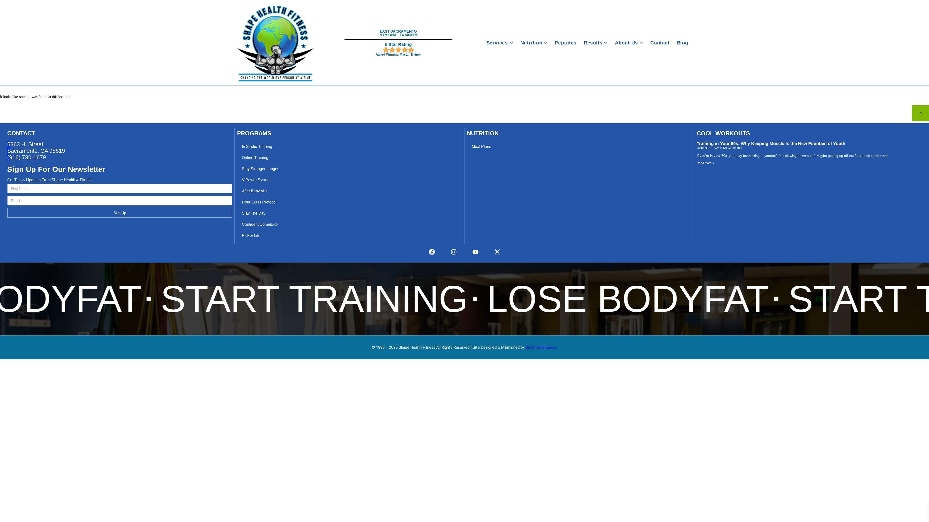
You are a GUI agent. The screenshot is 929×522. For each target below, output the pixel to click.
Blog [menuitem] (682, 42)
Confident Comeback (260, 224)
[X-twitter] (497, 252)
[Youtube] (475, 252)
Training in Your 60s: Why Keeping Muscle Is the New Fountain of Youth (771, 143)
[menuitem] (500, 43)
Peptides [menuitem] (565, 42)
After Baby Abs (254, 191)
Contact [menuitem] (660, 42)
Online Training (255, 158)
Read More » (705, 163)
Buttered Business (541, 347)
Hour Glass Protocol (259, 202)
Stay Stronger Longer (260, 169)
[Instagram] (454, 252)
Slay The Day (253, 213)
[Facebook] (432, 252)
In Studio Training (257, 147)
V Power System (256, 180)
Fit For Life (251, 235)
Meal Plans (481, 147)
